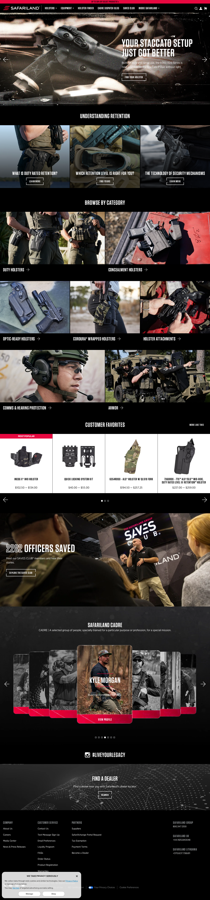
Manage (29, 894)
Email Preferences (46, 840)
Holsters (50, 8)
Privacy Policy (71, 881)
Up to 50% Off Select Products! (104, 2)
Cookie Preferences (129, 887)
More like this (197, 424)
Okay (53, 894)
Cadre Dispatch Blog (108, 8)
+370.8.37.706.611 (181, 853)
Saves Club (129, 8)
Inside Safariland (148, 8)
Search (105, 794)
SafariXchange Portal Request (86, 834)
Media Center (9, 840)
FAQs (40, 853)
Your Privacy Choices (104, 887)
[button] (5, 59)
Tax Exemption (79, 840)
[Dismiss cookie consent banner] (77, 876)
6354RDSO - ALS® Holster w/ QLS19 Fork (131, 463)
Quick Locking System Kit (79, 463)
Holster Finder (86, 8)
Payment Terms (79, 846)
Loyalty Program (46, 846)
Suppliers (76, 828)
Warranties (43, 871)
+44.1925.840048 (181, 839)
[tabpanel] (26, 463)
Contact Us (43, 828)
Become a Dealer (80, 853)
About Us (7, 828)
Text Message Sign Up (49, 834)
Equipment (66, 8)
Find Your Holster (134, 77)
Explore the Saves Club (21, 572)
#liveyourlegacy (108, 755)
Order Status (44, 859)
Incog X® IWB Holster (26, 463)
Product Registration (48, 865)
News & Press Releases (14, 846)
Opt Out (15, 888)
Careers (7, 834)
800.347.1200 (179, 826)
